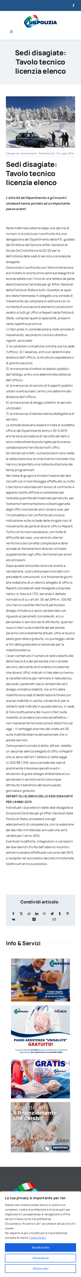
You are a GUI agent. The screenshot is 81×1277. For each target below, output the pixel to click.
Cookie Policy (37, 1237)
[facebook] (73, 5)
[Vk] (13, 919)
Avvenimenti (29, 153)
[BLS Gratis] (40, 1061)
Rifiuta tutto (40, 1268)
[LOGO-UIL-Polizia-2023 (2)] (40, 16)
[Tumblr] (59, 914)
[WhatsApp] (44, 914)
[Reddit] (28, 914)
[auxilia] (40, 1104)
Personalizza (41, 1258)
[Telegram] (51, 914)
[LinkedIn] (36, 914)
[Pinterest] (67, 914)
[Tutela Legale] (40, 960)
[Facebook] (13, 914)
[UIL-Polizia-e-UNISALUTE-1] (40, 1007)
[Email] (54, 919)
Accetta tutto (40, 1247)
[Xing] (34, 919)
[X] (21, 914)
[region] (40, 1234)
